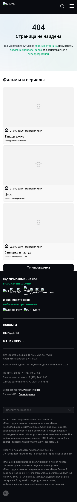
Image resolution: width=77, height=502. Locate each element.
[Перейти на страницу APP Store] (32, 311)
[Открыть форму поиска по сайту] (62, 6)
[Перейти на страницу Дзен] (33, 291)
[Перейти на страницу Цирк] (38, 173)
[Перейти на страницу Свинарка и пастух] (38, 231)
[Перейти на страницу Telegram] (47, 291)
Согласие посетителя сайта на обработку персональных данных (37, 453)
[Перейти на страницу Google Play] (12, 311)
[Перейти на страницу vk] (6, 291)
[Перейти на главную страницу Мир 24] (9, 6)
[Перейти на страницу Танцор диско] (38, 115)
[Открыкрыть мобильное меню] (72, 6)
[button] (11, 325)
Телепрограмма (38, 267)
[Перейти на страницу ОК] (20, 291)
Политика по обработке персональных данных (28, 450)
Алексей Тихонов (31, 390)
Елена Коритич (27, 394)
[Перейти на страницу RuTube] (41, 291)
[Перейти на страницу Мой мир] (27, 291)
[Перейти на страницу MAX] (13, 291)
